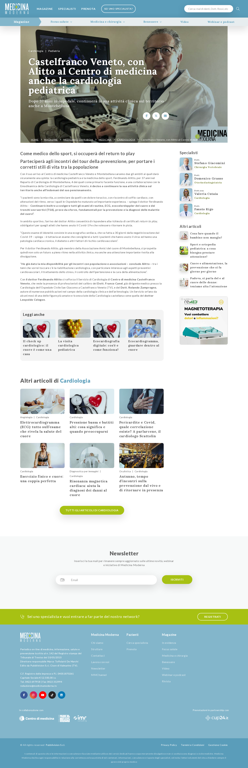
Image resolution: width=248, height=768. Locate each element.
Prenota (88, 8)
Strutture (97, 649)
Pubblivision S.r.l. (55, 744)
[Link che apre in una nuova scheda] (146, 116)
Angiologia (26, 417)
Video (184, 21)
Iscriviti (177, 579)
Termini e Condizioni (192, 744)
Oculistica (125, 471)
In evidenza (169, 642)
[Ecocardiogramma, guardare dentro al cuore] (144, 328)
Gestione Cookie (218, 744)
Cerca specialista (137, 642)
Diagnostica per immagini (84, 471)
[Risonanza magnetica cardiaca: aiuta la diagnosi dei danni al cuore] (92, 455)
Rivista (166, 681)
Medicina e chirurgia (105, 21)
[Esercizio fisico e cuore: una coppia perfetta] (42, 455)
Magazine (45, 8)
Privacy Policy (169, 744)
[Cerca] (238, 8)
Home (35, 139)
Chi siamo (97, 642)
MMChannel (99, 674)
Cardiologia (36, 50)
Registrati (212, 616)
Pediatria (54, 50)
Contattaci (98, 655)
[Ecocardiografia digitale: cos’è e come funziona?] (109, 328)
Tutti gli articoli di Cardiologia (91, 510)
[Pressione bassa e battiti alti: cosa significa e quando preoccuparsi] (92, 401)
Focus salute (60, 21)
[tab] (21, 22)
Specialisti (67, 8)
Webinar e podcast (221, 21)
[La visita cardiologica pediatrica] (74, 328)
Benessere (150, 21)
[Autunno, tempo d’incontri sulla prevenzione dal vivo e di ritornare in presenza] (141, 455)
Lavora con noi (100, 662)
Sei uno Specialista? (118, 8)
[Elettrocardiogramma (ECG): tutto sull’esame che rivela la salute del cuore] (42, 401)
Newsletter (98, 668)
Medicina (105, 139)
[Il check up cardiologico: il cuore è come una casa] (39, 328)
